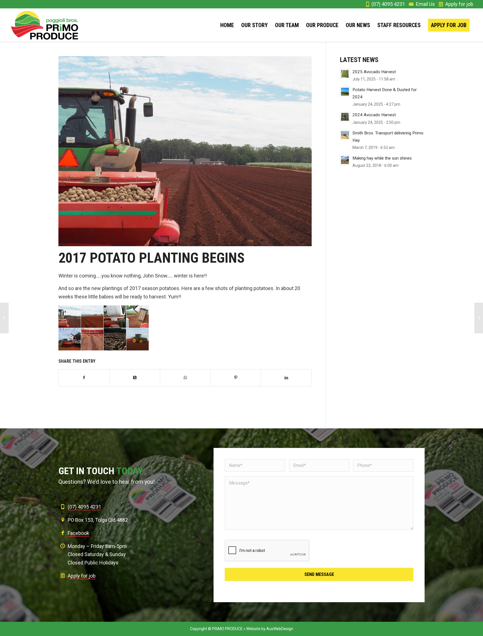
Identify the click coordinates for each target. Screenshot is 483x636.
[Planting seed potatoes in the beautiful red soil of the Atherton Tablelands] (185, 151)
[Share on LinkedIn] (286, 377)
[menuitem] (227, 25)
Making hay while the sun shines (382, 158)
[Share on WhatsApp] (185, 377)
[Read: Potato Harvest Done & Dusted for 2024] (345, 92)
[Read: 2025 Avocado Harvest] (345, 74)
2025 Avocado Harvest (374, 71)
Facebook (78, 533)
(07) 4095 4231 (388, 4)
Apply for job (459, 4)
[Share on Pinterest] (236, 377)
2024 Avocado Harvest (374, 114)
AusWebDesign (279, 628)
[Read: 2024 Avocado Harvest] (345, 117)
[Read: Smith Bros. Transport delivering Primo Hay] (345, 135)
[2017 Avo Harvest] (4, 318)
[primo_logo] (45, 25)
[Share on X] (135, 377)
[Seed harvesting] (478, 318)
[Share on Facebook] (84, 377)
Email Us (425, 4)
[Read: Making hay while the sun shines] (345, 160)
